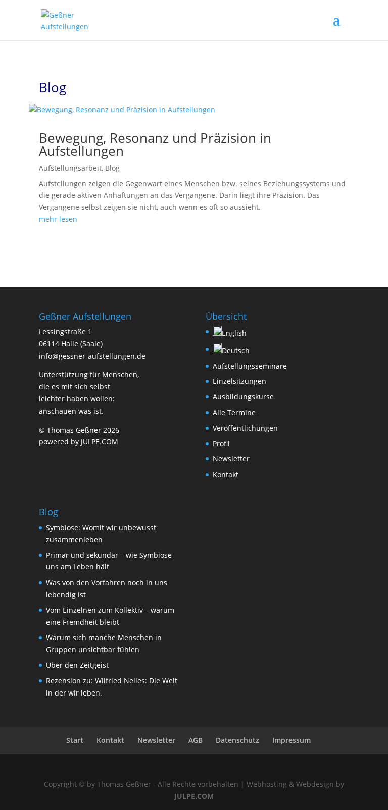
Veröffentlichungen (245, 428)
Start (74, 740)
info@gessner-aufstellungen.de (92, 356)
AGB (195, 740)
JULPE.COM (194, 796)
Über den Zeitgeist (77, 665)
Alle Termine (234, 412)
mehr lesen (58, 219)
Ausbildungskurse (243, 396)
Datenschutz (237, 740)
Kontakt (225, 474)
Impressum (291, 740)
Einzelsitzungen (239, 381)
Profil (221, 443)
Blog (112, 168)
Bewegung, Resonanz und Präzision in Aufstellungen (155, 144)
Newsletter (231, 459)
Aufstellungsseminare (250, 366)
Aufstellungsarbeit (70, 168)
